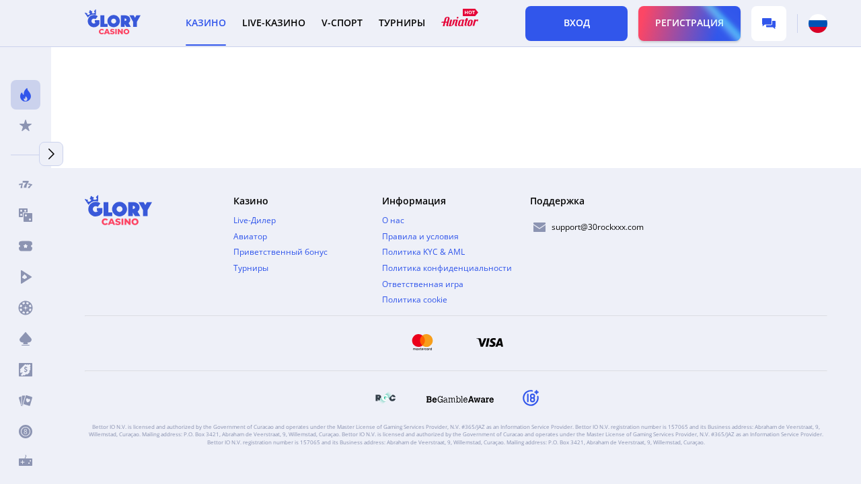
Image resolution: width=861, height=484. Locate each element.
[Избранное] (25, 125)
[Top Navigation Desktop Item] (459, 23)
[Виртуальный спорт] (25, 462)
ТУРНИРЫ (402, 23)
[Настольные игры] (25, 215)
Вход (577, 22)
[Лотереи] (25, 246)
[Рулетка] (25, 308)
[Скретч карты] (25, 370)
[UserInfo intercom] (768, 23)
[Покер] (25, 400)
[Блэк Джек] (25, 339)
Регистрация (689, 22)
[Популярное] (25, 95)
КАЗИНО (206, 23)
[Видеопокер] (25, 277)
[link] (385, 399)
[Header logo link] (113, 23)
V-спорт (342, 23)
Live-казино (273, 23)
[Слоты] (25, 184)
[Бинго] (25, 431)
